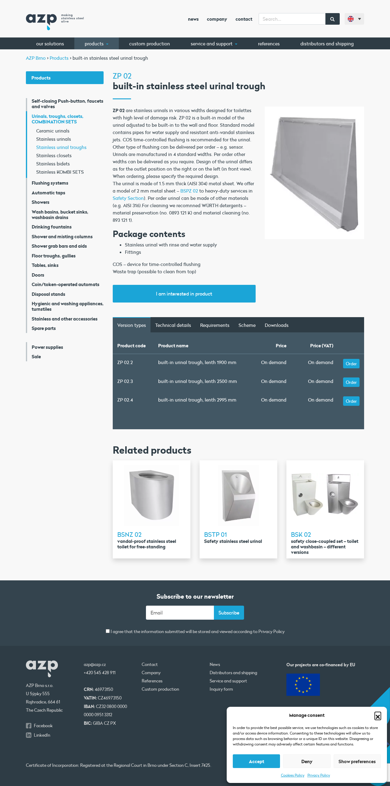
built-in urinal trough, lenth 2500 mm (197, 381)
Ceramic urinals (52, 130)
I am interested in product (184, 293)
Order (351, 363)
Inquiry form (221, 689)
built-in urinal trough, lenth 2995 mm (197, 400)
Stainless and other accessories (65, 318)
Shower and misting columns (62, 236)
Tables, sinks (45, 265)
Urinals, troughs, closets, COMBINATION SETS (57, 118)
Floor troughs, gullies (54, 255)
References (269, 44)
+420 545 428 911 (99, 672)
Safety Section (128, 198)
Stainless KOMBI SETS (60, 172)
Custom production (149, 44)
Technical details (173, 325)
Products (95, 44)
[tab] (132, 324)
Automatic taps (48, 192)
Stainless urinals (53, 139)
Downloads (277, 325)
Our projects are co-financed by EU (320, 664)
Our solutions (50, 44)
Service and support (212, 44)
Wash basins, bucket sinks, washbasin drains (60, 214)
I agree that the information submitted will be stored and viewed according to (197, 631)
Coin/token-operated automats (65, 284)
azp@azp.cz (95, 664)
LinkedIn (42, 735)
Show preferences (357, 761)
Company (217, 19)
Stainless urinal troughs (61, 147)
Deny (307, 761)
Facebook (43, 725)
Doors (38, 275)
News (193, 19)
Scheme (247, 325)
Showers (40, 202)
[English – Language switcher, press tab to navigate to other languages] (354, 19)
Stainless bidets (53, 163)
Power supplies (47, 347)
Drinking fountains (52, 226)
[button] (378, 715)
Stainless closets (54, 155)
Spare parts (44, 328)
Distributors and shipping (327, 44)
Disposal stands (48, 294)
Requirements (214, 325)
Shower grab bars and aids (59, 246)
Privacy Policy (318, 775)
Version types (131, 325)
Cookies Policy (292, 775)
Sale (36, 356)
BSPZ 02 (189, 191)
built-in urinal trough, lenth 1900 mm (197, 362)
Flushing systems (50, 183)
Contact (244, 19)
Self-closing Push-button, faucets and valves (67, 103)
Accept (256, 761)
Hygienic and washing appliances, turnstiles (68, 306)
